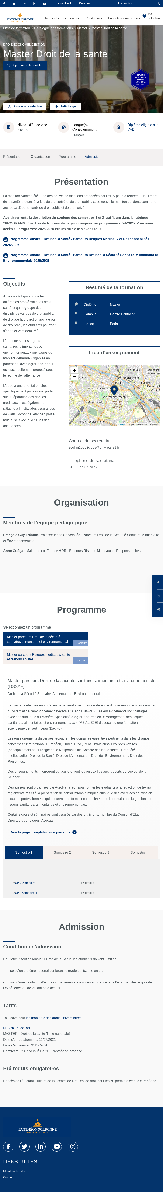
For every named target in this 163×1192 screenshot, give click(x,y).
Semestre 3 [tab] (100, 852)
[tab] (45, 639)
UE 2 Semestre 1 (26, 882)
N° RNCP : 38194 (16, 1028)
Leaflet (121, 424)
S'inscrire (84, 3)
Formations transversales (125, 18)
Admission (93, 156)
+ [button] (74, 370)
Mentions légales (14, 1171)
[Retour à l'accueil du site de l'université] (37, 1127)
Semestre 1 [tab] (23, 852)
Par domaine (94, 18)
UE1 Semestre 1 (26, 892)
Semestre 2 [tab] (62, 852)
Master (82, 28)
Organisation (40, 156)
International (63, 3)
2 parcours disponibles (28, 65)
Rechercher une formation (62, 18)
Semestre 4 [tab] (139, 852)
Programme (67, 156)
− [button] (74, 376)
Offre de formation (16, 28)
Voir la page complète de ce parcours (41, 832)
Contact (8, 1177)
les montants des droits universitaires (54, 1018)
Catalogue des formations (53, 28)
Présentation (12, 156)
